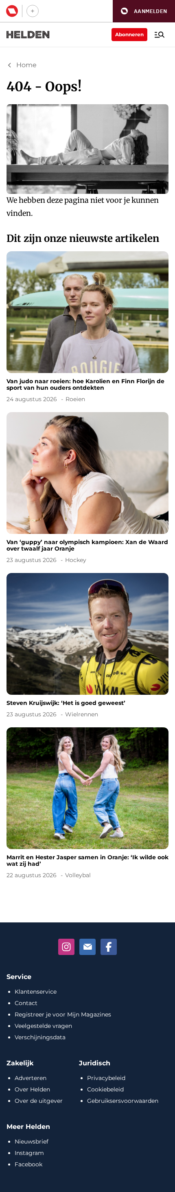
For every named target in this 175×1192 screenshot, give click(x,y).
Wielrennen (81, 714)
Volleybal (78, 875)
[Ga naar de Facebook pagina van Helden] (109, 947)
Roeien (75, 399)
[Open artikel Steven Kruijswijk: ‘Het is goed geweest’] (87, 647)
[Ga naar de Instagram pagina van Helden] (66, 947)
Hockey (75, 560)
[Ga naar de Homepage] (28, 34)
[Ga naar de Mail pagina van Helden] (87, 947)
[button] (144, 11)
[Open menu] (159, 35)
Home (26, 65)
